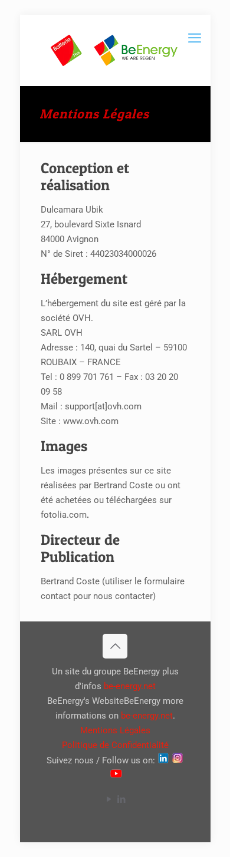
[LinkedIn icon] (121, 799)
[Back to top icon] (115, 646)
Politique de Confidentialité (115, 745)
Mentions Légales (115, 730)
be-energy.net (130, 686)
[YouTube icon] (108, 799)
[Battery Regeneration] (115, 50)
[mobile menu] (195, 38)
